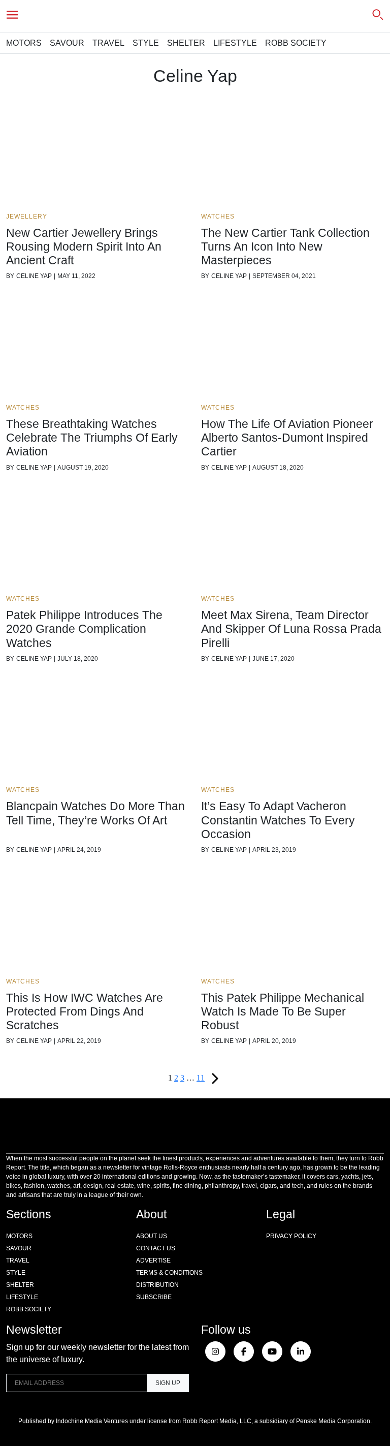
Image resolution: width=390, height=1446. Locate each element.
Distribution (157, 1284)
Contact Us (155, 1248)
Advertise (153, 1260)
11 (201, 1077)
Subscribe (154, 1297)
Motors (24, 43)
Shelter (186, 43)
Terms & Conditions (169, 1272)
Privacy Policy (291, 1236)
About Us (151, 1236)
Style (146, 43)
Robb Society (296, 43)
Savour (67, 43)
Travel (108, 43)
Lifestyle (235, 43)
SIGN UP (167, 1383)
